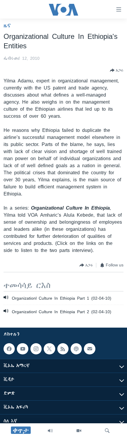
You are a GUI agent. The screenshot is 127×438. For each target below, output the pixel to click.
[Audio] (50, 430)
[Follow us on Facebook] (9, 348)
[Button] (116, 70)
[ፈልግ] (107, 430)
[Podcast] (76, 348)
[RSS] (63, 348)
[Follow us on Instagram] (36, 348)
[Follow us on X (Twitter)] (49, 348)
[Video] (79, 430)
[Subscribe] (89, 348)
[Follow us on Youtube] (22, 348)
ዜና (7, 26)
